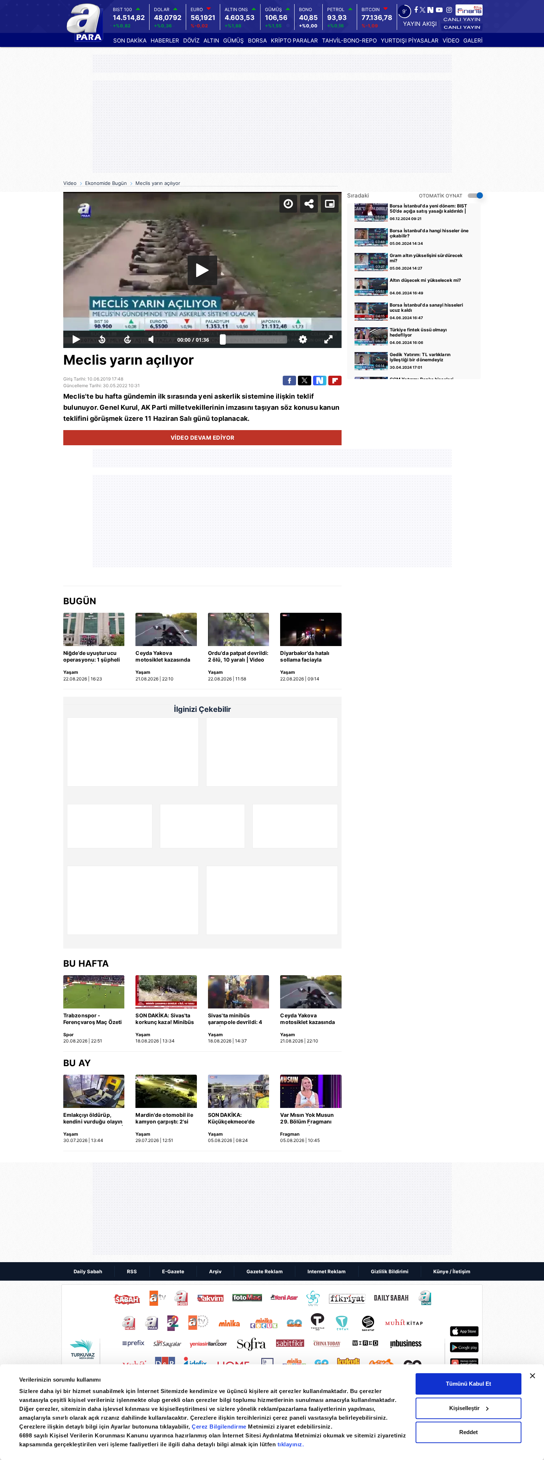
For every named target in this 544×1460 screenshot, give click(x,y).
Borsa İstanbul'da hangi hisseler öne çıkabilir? (429, 233)
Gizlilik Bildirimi (390, 1271)
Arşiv (215, 1271)
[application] (202, 270)
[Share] (309, 204)
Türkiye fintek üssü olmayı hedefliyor (418, 332)
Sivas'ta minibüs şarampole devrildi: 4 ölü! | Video (235, 1019)
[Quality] (303, 339)
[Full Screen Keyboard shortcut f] (329, 339)
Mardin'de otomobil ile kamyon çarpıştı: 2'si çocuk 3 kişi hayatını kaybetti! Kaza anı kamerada (164, 1119)
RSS (132, 1271)
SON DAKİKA (130, 40)
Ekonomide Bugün (106, 183)
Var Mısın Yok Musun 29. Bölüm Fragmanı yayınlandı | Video (307, 1119)
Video (70, 183)
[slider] (255, 339)
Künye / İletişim (451, 1271)
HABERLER (165, 40)
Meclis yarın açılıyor (157, 183)
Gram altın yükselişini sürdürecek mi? (426, 258)
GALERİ (473, 40)
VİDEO (451, 40)
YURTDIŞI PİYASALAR (410, 40)
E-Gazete (173, 1271)
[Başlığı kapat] (532, 1375)
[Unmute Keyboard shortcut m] (154, 339)
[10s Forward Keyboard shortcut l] (128, 339)
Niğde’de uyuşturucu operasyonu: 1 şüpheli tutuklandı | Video (91, 657)
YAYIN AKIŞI (420, 23)
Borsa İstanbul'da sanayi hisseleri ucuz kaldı (426, 308)
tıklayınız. (291, 1444)
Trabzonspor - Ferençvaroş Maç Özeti (92, 1018)
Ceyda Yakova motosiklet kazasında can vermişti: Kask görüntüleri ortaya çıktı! (166, 657)
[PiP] (330, 204)
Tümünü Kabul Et (468, 1383)
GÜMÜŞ (233, 40)
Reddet (468, 1432)
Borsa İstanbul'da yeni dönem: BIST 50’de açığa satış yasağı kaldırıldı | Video (428, 208)
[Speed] (288, 204)
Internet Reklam (327, 1271)
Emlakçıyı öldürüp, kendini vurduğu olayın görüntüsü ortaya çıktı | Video (93, 1119)
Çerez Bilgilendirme (220, 1426)
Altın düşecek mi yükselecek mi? (425, 280)
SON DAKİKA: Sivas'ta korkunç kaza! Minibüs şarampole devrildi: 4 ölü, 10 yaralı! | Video (164, 1019)
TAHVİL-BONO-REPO (349, 40)
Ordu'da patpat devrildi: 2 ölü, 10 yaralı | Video (238, 656)
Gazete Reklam (264, 1271)
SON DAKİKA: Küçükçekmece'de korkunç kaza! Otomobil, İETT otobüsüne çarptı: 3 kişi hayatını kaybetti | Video (238, 1119)
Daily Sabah (88, 1271)
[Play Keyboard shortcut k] (76, 339)
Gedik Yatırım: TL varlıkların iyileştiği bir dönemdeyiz (420, 357)
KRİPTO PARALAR (294, 40)
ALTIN (211, 40)
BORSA (257, 40)
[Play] (202, 270)
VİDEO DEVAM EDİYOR (203, 437)
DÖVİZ (191, 40)
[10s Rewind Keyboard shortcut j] (102, 339)
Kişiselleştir (464, 1408)
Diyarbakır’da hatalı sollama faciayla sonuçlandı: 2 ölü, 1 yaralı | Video (305, 657)
